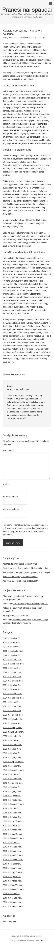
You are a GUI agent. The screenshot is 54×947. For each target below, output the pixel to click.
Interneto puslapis (11, 509)
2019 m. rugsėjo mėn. (12, 757)
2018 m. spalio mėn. (12, 787)
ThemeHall (39, 940)
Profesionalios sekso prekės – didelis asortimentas (25, 568)
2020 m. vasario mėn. (12, 744)
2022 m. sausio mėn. (12, 676)
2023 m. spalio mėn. (12, 638)
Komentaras (8, 450)
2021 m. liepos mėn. (12, 689)
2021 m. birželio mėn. (12, 693)
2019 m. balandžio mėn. (13, 770)
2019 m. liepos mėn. (12, 765)
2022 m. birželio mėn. (12, 659)
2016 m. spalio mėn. (12, 863)
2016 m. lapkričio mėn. (13, 859)
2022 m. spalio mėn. (12, 655)
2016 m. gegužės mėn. (13, 885)
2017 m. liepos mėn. (12, 825)
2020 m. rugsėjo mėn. (12, 727)
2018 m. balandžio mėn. (13, 804)
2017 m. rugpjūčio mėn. (13, 821)
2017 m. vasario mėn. (12, 846)
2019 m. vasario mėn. (12, 778)
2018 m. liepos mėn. (12, 795)
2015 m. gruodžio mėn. (13, 906)
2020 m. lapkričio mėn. (13, 719)
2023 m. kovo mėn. (11, 646)
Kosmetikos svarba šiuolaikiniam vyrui (20, 563)
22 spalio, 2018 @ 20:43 (18, 389)
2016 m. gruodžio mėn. (13, 855)
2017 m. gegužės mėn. (13, 833)
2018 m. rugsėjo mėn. (12, 791)
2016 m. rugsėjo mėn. (12, 868)
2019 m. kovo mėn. (11, 774)
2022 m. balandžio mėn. (13, 663)
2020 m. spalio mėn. (12, 723)
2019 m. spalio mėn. (12, 753)
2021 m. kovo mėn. (11, 702)
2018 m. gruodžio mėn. (13, 782)
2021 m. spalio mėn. (12, 684)
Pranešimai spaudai (27, 9)
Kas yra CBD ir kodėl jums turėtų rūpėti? (20, 580)
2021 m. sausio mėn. (12, 710)
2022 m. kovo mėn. (11, 667)
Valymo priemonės (20, 615)
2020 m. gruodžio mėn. (13, 714)
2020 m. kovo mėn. (11, 740)
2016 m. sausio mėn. (12, 902)
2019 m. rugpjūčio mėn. (13, 761)
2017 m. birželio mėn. (12, 829)
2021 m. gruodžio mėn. (13, 680)
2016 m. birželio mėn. (12, 880)
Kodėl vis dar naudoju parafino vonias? (20, 576)
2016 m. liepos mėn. (12, 876)
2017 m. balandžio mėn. (13, 838)
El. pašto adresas (11, 496)
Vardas (6, 484)
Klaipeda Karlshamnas (38, 274)
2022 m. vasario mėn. (12, 672)
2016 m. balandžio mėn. (13, 889)
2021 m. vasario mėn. (12, 706)
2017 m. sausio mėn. (12, 850)
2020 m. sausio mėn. (12, 748)
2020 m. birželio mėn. (12, 736)
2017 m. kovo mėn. (11, 842)
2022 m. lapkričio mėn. (13, 650)
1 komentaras (39, 37)
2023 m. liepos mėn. (12, 642)
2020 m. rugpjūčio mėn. (13, 731)
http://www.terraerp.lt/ (16, 418)
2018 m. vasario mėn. (12, 812)
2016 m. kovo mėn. (11, 893)
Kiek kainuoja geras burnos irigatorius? (30, 603)
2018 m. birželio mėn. (12, 799)
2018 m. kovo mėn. (11, 808)
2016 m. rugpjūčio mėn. (13, 872)
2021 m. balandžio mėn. (13, 697)
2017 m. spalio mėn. (12, 816)
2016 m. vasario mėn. (12, 897)
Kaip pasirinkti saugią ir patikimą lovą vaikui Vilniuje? (26, 572)
